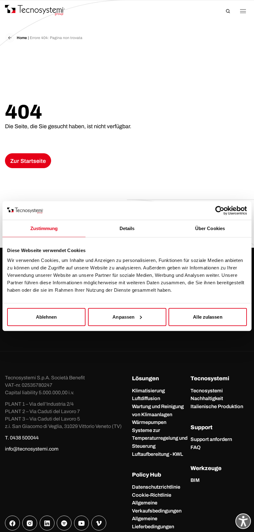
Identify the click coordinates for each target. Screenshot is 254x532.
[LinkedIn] (47, 523)
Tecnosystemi (206, 390)
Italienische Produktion (216, 406)
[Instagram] (29, 523)
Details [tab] (127, 228)
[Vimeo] (98, 523)
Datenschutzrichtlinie (156, 487)
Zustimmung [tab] (44, 228)
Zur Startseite (28, 161)
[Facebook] (12, 523)
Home (22, 38)
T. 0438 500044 (22, 437)
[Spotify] (64, 523)
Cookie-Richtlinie (151, 495)
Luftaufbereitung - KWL (157, 454)
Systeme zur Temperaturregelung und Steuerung (159, 438)
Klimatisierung (148, 390)
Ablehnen (46, 316)
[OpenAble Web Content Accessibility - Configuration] (243, 521)
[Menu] (243, 11)
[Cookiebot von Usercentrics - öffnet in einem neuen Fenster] (220, 210)
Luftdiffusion (146, 398)
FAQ (195, 447)
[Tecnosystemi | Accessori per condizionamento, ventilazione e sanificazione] (40, 10)
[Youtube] (81, 523)
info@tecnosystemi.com (32, 448)
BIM (195, 480)
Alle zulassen (207, 316)
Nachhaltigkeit (206, 398)
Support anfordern (211, 439)
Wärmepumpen (149, 422)
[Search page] (228, 11)
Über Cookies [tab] (210, 228)
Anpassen (123, 316)
